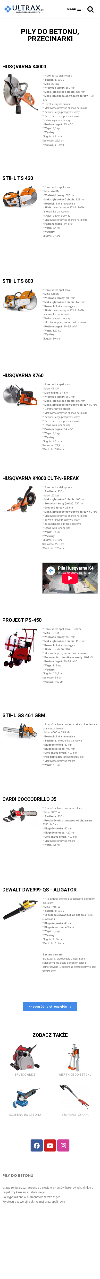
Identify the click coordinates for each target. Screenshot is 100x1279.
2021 (42, 1274)
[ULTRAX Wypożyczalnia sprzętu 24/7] (25, 9)
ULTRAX (55, 1274)
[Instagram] (63, 1145)
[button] (74, 9)
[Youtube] (50, 1145)
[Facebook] (37, 1145)
